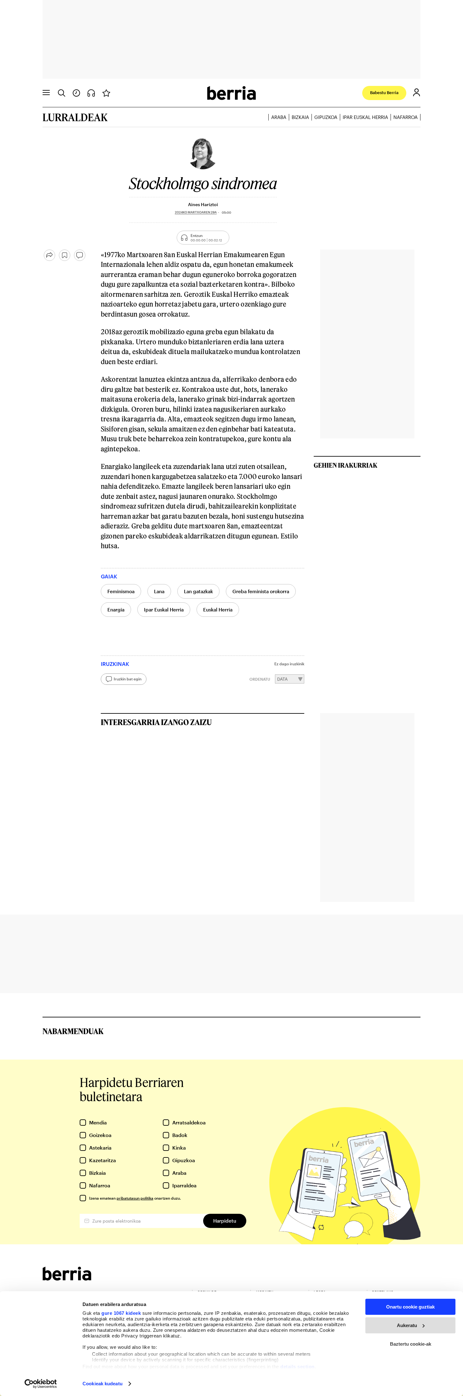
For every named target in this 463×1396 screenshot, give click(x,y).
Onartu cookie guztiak (410, 1306)
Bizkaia (300, 117)
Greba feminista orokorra (260, 591)
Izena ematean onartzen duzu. (135, 1198)
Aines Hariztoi (203, 204)
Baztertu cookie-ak (410, 1344)
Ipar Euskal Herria (365, 117)
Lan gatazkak (198, 591)
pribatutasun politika (135, 1198)
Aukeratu (407, 1325)
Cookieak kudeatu (103, 1383)
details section (297, 1366)
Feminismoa (120, 591)
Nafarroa (405, 117)
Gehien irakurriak (345, 465)
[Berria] (67, 1278)
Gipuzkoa (325, 117)
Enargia (115, 609)
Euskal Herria (217, 609)
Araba (278, 117)
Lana (159, 591)
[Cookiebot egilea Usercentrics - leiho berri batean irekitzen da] (40, 1383)
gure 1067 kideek (121, 1313)
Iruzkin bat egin (127, 679)
